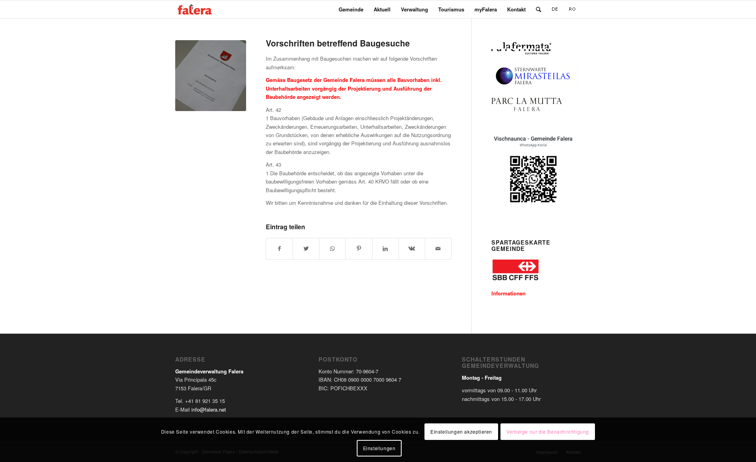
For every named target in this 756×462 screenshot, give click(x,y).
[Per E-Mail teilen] (438, 248)
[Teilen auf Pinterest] (359, 248)
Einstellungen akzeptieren (461, 431)
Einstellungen (379, 448)
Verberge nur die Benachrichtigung (547, 431)
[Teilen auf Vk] (412, 248)
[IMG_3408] (210, 75)
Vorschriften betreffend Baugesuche (338, 43)
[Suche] (538, 9)
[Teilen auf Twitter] (306, 248)
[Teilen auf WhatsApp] (332, 248)
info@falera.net (208, 409)
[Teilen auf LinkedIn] (385, 248)
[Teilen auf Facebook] (279, 248)
